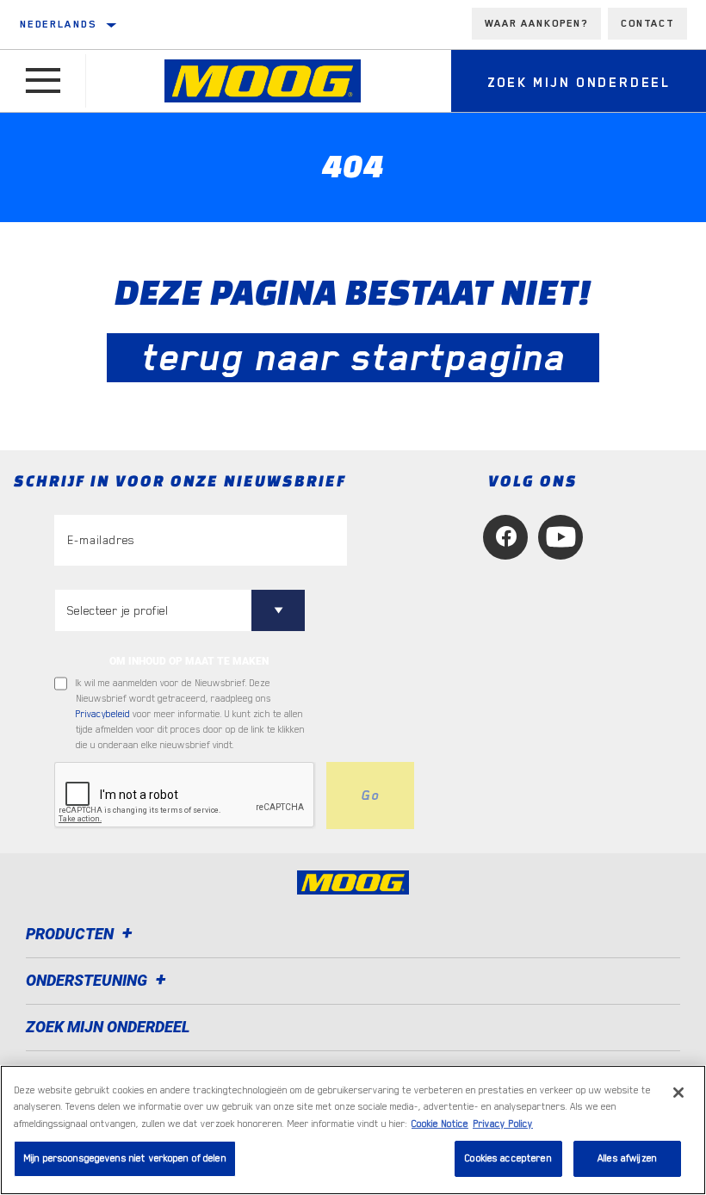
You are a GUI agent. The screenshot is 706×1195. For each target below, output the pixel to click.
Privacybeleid (103, 714)
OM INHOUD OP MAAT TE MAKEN (189, 661)
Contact (647, 23)
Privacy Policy (503, 1124)
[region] (353, 1130)
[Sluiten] (678, 1092)
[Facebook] (505, 537)
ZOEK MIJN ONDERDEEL (108, 1027)
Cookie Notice (440, 1124)
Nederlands (58, 24)
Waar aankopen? (536, 23)
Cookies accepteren (508, 1158)
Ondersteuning (88, 980)
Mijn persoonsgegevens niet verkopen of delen (124, 1158)
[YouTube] (560, 537)
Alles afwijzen (627, 1158)
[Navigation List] (43, 81)
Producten (71, 934)
